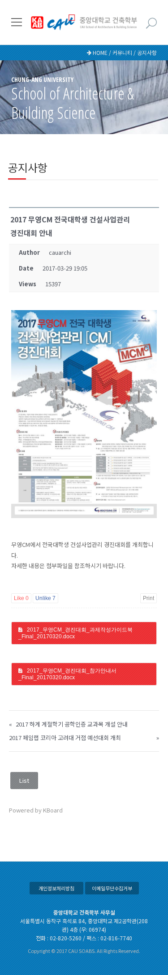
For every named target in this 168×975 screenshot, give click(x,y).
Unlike (45, 598)
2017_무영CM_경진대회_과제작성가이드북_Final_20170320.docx (75, 633)
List (24, 780)
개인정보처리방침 (56, 888)
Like (21, 598)
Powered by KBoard (36, 810)
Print (148, 598)
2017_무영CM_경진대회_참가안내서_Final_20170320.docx (67, 674)
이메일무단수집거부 (112, 888)
